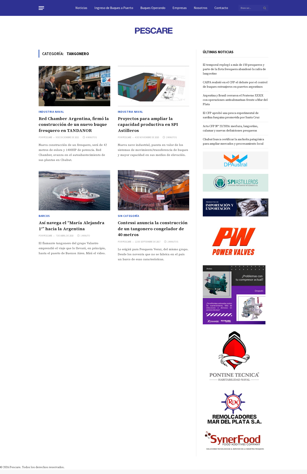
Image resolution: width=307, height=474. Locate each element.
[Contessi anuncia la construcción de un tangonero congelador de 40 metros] (153, 190)
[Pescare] (153, 30)
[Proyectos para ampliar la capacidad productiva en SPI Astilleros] (153, 86)
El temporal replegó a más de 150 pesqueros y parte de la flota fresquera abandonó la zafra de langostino (234, 69)
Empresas (180, 8)
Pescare (47, 137)
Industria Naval (51, 112)
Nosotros (200, 8)
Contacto (221, 8)
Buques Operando (152, 8)
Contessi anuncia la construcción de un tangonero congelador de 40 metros (153, 229)
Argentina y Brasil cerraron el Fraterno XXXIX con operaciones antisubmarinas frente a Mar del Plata (235, 100)
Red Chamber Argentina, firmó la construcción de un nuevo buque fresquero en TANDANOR (74, 124)
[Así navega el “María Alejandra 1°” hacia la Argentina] (74, 190)
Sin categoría (128, 216)
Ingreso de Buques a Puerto (113, 8)
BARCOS (44, 216)
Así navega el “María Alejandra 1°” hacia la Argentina (71, 226)
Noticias (81, 8)
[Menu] (41, 8)
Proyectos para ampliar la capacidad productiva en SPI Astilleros (148, 124)
